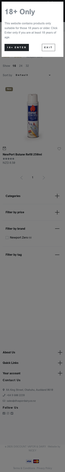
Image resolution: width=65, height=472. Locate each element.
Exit (48, 47)
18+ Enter (17, 47)
